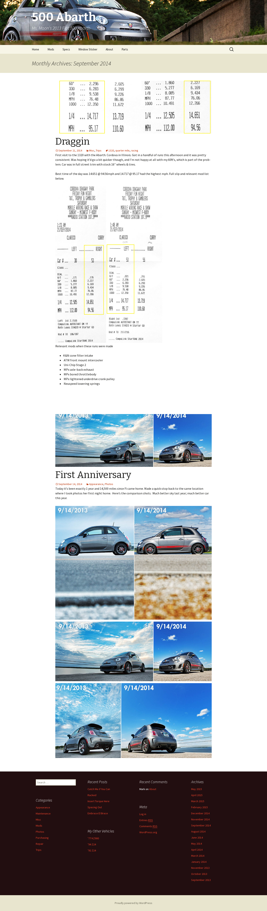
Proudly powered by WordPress (133, 903)
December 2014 (200, 813)
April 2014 (196, 849)
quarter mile (122, 150)
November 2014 (200, 819)
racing (134, 150)
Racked (92, 795)
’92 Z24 (92, 850)
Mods (50, 49)
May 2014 (196, 843)
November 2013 (200, 868)
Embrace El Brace (98, 813)
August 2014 (198, 831)
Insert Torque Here (98, 801)
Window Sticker (87, 49)
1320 (111, 150)
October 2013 (199, 874)
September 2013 (201, 880)
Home (35, 49)
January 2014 (198, 862)
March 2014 (197, 855)
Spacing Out (95, 807)
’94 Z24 (92, 844)
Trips (98, 150)
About (109, 49)
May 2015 (196, 789)
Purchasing (42, 837)
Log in (142, 814)
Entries (146, 820)
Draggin (72, 141)
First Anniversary (93, 475)
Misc (91, 150)
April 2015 (196, 795)
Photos (109, 484)
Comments (148, 826)
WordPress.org (148, 832)
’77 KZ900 (93, 838)
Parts (125, 49)
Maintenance (43, 813)
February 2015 (199, 807)
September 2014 (201, 825)
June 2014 (197, 837)
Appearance (96, 484)
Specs (66, 49)
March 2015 (197, 801)
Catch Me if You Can (99, 789)
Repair (39, 844)
